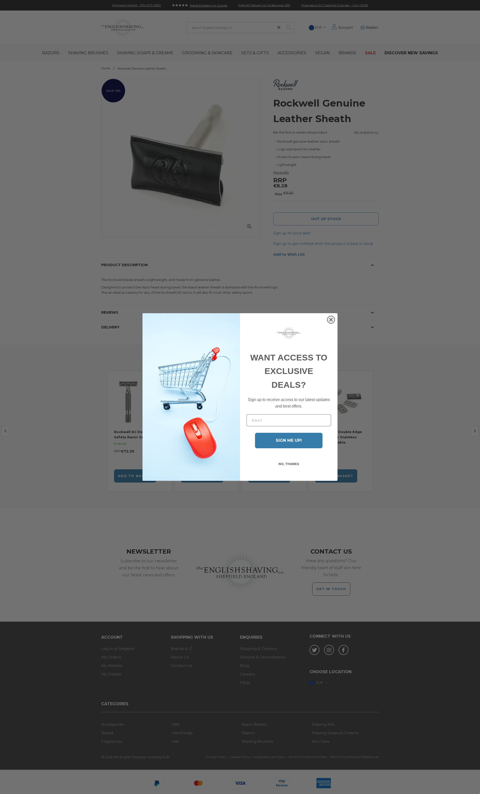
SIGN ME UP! (289, 440)
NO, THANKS (288, 464)
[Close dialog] (331, 320)
